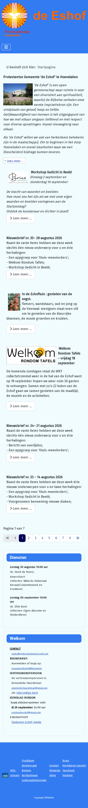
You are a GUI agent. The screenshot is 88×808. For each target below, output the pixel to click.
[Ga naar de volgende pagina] (70, 538)
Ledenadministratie (34, 780)
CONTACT (15, 648)
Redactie (54, 770)
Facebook (68, 770)
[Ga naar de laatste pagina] (77, 538)
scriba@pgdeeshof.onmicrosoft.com (29, 653)
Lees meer (14, 160)
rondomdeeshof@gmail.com (26, 712)
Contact (54, 765)
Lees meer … (22, 218)
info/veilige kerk (27, 692)
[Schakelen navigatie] (6, 47)
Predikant (28, 760)
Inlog (52, 775)
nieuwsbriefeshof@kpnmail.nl (26, 668)
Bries (65, 760)
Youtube (67, 775)
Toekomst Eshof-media (26, 722)
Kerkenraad (29, 765)
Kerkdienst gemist (74, 765)
